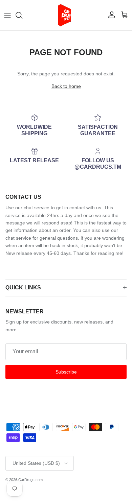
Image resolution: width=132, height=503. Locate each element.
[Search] (22, 15)
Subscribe (66, 372)
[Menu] (7, 15)
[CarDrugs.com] (66, 15)
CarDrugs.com (30, 480)
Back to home (66, 86)
